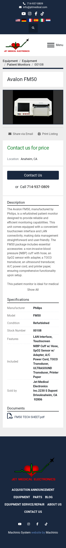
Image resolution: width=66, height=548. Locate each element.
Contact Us (33, 175)
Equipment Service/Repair (24, 504)
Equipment (22, 497)
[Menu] (50, 45)
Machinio (52, 532)
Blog (49, 497)
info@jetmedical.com (35, 7)
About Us (54, 504)
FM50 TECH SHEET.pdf (29, 417)
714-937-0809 (35, 3)
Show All (33, 289)
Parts (37, 497)
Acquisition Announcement (33, 490)
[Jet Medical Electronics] (32, 469)
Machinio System (19, 532)
